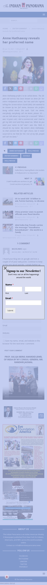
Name (9, 284)
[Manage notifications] (7, 577)
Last (26, 293)
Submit (10, 310)
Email (9, 298)
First (7, 293)
